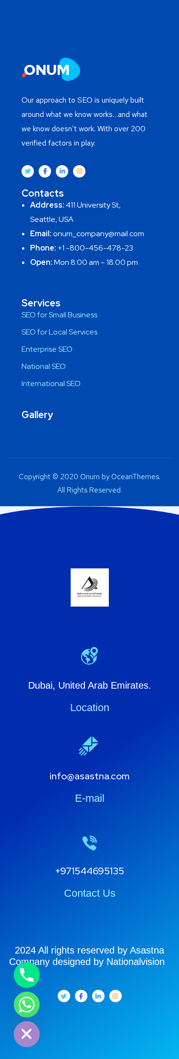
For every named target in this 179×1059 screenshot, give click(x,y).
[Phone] (27, 975)
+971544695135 (89, 871)
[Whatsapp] (27, 1004)
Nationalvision (138, 961)
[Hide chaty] (27, 1034)
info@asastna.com (89, 776)
